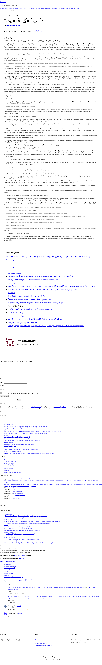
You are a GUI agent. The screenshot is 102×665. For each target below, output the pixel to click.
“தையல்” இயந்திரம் (8, 442)
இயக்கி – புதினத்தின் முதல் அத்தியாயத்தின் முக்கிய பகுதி (30, 299)
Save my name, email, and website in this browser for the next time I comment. (20, 393)
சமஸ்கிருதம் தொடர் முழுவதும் (7, 561)
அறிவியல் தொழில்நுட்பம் (14, 8)
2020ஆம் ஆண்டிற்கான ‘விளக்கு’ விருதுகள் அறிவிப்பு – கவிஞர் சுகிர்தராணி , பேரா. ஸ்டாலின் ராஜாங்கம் (46, 326)
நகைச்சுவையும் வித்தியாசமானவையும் (70, 8)
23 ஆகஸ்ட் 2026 (13, 10)
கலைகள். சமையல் (50, 8)
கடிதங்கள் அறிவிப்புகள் (36, 8)
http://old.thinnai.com (20, 555)
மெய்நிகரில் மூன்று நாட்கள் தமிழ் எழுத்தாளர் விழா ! (27, 296)
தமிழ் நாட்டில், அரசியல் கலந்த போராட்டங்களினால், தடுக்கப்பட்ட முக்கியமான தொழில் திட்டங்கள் (43, 289)
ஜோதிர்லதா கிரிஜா (13, 25)
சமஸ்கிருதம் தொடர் (41, 643)
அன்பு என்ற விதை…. (18, 491)
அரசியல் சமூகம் (4, 8)
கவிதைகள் (58, 8)
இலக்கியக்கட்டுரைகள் (25, 8)
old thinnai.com (18, 408)
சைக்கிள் (11, 293)
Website (2, 389)
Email (2, 386)
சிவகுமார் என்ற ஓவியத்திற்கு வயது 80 (22, 322)
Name (2, 382)
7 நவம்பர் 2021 (37, 31)
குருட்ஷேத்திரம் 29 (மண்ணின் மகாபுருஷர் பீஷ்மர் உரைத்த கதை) (31, 309)
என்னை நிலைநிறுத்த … (17, 313)
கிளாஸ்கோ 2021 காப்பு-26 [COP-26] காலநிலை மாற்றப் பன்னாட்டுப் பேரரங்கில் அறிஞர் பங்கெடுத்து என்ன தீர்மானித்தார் (51, 286)
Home (37, 640)
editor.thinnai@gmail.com (60, 407)
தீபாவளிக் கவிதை (14, 273)
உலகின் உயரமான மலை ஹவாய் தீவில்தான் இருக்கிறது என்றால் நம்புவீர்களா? (35, 319)
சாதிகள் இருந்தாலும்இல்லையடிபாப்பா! (20, 479)
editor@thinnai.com (36, 407)
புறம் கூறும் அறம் (15, 283)
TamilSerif (21, 558)
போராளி (15, 487)
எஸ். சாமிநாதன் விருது (16, 316)
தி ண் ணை (3, 2)
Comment (2, 379)
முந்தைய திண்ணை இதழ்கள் (43, 645)
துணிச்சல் (33, 486)
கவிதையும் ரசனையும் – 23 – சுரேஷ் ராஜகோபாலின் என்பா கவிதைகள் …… (35, 280)
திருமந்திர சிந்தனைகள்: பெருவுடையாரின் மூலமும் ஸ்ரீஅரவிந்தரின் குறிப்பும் (33, 257)
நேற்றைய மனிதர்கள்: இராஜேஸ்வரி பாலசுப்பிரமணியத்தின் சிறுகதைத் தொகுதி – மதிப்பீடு (40, 276)
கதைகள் (44, 8)
